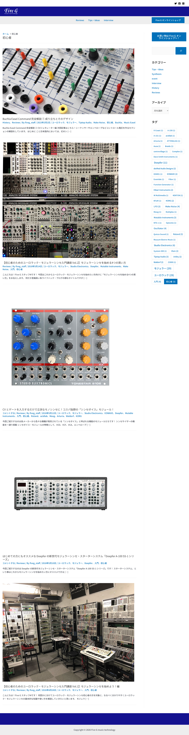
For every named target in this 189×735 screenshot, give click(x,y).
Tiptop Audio (85, 122)
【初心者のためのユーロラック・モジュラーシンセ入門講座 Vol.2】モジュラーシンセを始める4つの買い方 (64, 262)
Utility (177, 256)
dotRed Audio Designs (165, 168)
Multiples (171, 212)
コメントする (9, 413)
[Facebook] (179, 3)
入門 (12, 269)
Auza (157, 146)
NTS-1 (157, 222)
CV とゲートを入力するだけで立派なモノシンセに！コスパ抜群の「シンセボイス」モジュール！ (58, 409)
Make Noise (99, 122)
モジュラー (71, 122)
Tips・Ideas (94, 20)
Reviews (80, 20)
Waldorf (70, 416)
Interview (108, 20)
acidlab (43, 416)
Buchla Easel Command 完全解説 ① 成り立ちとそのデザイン (38, 119)
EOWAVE (109, 413)
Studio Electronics (79, 266)
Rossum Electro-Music (164, 239)
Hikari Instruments (163, 189)
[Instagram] (183, 3)
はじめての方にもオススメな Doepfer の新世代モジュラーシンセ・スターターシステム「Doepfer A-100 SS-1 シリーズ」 (68, 557)
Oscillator (160, 228)
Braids (169, 146)
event (154, 78)
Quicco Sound (161, 234)
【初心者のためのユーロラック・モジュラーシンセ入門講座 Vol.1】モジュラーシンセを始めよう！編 (61, 686)
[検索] (180, 51)
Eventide (159, 179)
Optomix (171, 222)
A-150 (171, 130)
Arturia (60, 416)
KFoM (157, 200)
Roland (34, 416)
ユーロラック (58, 122)
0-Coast (158, 130)
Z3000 (172, 262)
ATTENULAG (173, 141)
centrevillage (161, 151)
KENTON (178, 195)
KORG (79, 416)
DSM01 (158, 174)
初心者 (110, 122)
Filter (172, 179)
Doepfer (94, 266)
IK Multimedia (161, 195)
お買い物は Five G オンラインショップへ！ (169, 37)
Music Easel (129, 122)
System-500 (160, 251)
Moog (52, 416)
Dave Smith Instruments (166, 156)
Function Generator (164, 184)
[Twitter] (175, 3)
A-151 (157, 135)
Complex (177, 151)
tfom (174, 251)
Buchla (118, 122)
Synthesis (156, 73)
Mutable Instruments (110, 266)
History (6, 122)
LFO (157, 206)
